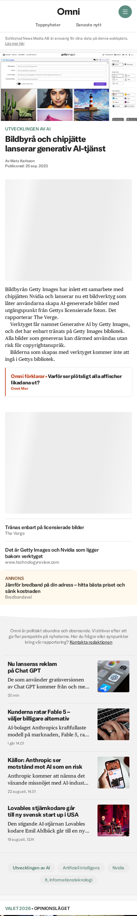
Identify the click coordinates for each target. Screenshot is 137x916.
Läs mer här (15, 43)
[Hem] (68, 11)
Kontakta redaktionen (91, 642)
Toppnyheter (47, 25)
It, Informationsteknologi (68, 880)
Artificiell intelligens (81, 868)
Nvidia (118, 868)
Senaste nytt (89, 25)
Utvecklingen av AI (27, 129)
